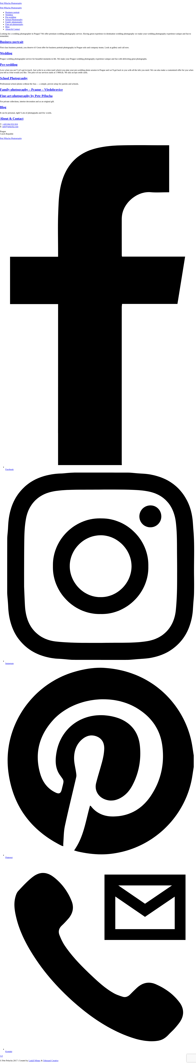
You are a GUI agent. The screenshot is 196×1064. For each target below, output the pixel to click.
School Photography (14, 19)
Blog (7, 27)
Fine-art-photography (14, 24)
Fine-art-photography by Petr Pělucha (26, 96)
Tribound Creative (50, 1060)
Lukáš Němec (34, 1060)
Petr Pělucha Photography (11, 3)
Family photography (13, 22)
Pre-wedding (10, 17)
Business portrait (12, 12)
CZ (1, 1056)
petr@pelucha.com (10, 126)
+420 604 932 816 (10, 124)
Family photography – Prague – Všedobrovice (31, 89)
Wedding (9, 15)
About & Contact (12, 29)
